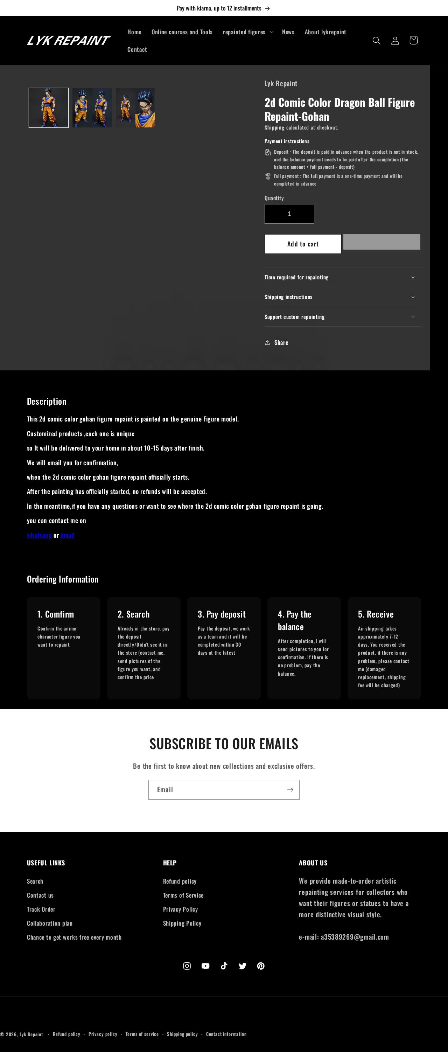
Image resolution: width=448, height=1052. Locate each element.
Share (281, 342)
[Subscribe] (290, 790)
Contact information (226, 1033)
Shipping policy (182, 1033)
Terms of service (142, 1033)
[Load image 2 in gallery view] (92, 107)
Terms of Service (183, 895)
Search (35, 881)
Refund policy (180, 881)
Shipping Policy (182, 923)
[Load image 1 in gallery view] (48, 107)
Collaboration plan (50, 923)
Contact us (40, 895)
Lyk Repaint (31, 1034)
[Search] (377, 40)
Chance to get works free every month (74, 937)
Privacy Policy (180, 909)
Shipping (275, 127)
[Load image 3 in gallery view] (135, 107)
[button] (381, 243)
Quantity (274, 198)
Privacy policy (103, 1033)
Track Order (41, 909)
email (68, 534)
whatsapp (39, 534)
